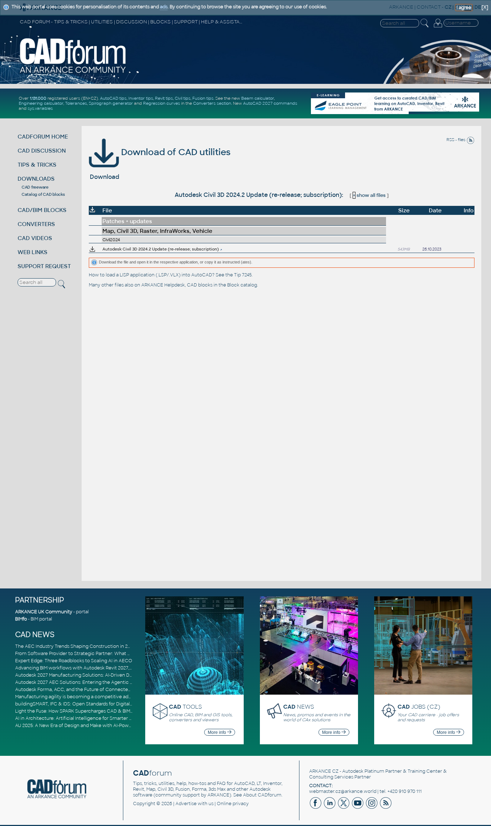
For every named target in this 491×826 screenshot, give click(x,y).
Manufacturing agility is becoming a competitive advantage (80, 697)
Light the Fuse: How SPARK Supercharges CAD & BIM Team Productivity (93, 711)
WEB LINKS (32, 252)
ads (164, 7)
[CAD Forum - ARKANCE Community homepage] (73, 73)
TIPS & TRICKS (37, 164)
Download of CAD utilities (174, 152)
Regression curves (161, 103)
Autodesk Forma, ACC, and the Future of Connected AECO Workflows (92, 689)
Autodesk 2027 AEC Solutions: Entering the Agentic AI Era (78, 682)
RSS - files (456, 139)
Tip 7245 (243, 275)
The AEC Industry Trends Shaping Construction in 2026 (75, 646)
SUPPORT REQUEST (44, 266)
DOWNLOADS (36, 178)
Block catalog (242, 285)
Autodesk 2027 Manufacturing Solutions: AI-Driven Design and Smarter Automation (106, 675)
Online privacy (233, 804)
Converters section (212, 103)
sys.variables (40, 108)
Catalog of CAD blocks (43, 194)
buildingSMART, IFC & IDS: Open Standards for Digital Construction (87, 704)
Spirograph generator (111, 103)
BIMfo (21, 619)
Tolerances (76, 103)
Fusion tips (203, 98)
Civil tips (183, 98)
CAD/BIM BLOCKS (42, 210)
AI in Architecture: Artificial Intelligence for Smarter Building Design (89, 718)
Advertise (186, 804)
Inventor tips (140, 98)
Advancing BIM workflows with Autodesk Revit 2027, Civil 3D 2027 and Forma (99, 668)
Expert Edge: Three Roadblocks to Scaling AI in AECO (73, 661)
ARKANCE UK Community (43, 612)
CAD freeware (35, 187)
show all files (369, 195)
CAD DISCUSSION (42, 150)
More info (217, 732)
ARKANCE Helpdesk (163, 285)
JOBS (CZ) (419, 706)
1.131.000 (38, 98)
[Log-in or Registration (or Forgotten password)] (438, 27)
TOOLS (185, 706)
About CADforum (262, 795)
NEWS (298, 706)
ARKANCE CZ (324, 771)
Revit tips (164, 98)
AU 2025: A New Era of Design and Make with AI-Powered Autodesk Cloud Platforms (106, 725)
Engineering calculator (41, 103)
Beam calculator (257, 98)
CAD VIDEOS (35, 238)
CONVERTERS (36, 224)
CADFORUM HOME (43, 136)
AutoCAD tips (113, 98)
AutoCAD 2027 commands (270, 103)
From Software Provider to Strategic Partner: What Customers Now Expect (97, 653)
